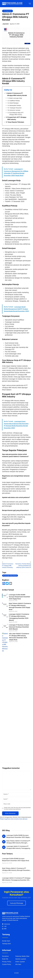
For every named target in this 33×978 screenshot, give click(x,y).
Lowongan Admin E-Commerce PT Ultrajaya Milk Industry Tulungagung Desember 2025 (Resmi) (18, 848)
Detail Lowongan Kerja (15, 98)
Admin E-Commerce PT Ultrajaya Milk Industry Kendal (17, 94)
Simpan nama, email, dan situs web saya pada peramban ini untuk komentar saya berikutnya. (17, 808)
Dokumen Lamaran (15, 110)
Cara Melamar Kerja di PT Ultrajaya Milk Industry (16, 113)
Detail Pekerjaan (14, 103)
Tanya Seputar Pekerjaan (15, 122)
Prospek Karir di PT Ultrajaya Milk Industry (16, 118)
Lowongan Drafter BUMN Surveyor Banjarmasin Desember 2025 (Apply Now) (19, 597)
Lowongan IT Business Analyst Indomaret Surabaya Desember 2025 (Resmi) (19, 627)
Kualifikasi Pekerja (15, 100)
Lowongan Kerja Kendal (10, 575)
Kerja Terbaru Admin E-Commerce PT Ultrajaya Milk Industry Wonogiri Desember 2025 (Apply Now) (18, 843)
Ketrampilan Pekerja (15, 105)
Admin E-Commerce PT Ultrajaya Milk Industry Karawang (7, 565)
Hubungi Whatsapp (16, 903)
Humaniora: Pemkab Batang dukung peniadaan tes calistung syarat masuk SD (23, 565)
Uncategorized (7, 11)
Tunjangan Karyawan (16, 108)
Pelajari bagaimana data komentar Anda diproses (13, 819)
